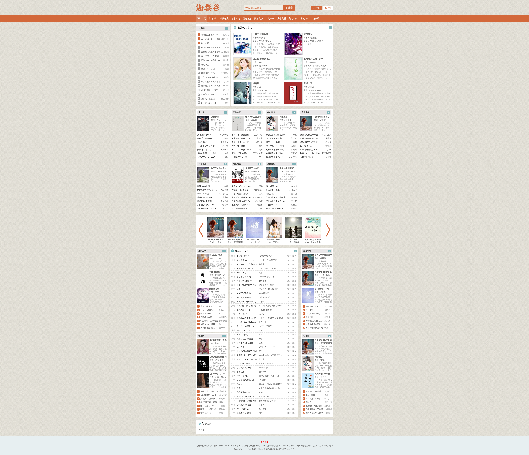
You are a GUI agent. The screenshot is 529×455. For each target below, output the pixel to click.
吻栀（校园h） (243, 335)
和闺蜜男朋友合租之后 (275, 157)
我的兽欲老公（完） (262, 59)
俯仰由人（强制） (244, 297)
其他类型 (281, 18)
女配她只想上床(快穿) (210, 52)
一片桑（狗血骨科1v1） (247, 322)
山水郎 (225, 197)
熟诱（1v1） (242, 273)
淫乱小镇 (205, 65)
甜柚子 (311, 87)
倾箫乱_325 (262, 90)
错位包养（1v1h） (244, 277)
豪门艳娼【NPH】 (205, 201)
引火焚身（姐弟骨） (245, 343)
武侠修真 (224, 18)
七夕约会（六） (265, 322)
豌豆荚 (226, 94)
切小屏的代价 (264, 297)
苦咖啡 (226, 56)
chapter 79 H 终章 (315, 90)
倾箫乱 (256, 83)
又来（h (262, 273)
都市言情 (235, 18)
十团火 (260, 146)
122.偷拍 (262, 380)
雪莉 (227, 69)
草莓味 (254, 120)
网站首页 (201, 18)
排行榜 (304, 18)
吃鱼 (217, 343)
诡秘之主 (215, 117)
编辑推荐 (307, 251)
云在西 (260, 157)
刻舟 (226, 138)
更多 (226, 28)
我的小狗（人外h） (205, 197)
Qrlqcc (221, 310)
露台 (261, 335)
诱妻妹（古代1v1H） (209, 328)
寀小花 (226, 60)
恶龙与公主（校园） (245, 339)
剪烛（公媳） (215, 272)
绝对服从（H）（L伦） (247, 260)
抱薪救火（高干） (244, 368)
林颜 (226, 186)
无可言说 (225, 73)
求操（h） (263, 330)
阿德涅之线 (214, 289)
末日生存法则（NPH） (207, 205)
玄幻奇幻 (212, 18)
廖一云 (222, 306)
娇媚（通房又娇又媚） (309, 150)
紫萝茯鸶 (223, 321)
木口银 (226, 43)
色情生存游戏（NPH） (210, 90)
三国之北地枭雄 (260, 34)
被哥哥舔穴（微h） (267, 285)
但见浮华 (224, 201)
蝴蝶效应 (283, 117)
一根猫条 (327, 146)
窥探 (261, 343)
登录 (317, 8)
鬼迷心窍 (308, 83)
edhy (217, 292)
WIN (221, 314)
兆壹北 (288, 120)
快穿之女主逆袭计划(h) (310, 153)
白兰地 (222, 328)
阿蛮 (221, 413)
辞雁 (227, 48)
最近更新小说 (241, 251)
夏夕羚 (226, 86)
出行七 (261, 359)
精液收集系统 (203, 194)
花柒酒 (328, 138)
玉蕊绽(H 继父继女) (209, 77)
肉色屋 (201, 430)
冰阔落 (226, 77)
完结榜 (306, 336)
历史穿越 (247, 18)
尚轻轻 (225, 146)
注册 (329, 8)
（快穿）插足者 (307, 157)
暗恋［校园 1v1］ (208, 69)
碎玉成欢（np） (307, 146)
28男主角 (262, 281)
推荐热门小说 (244, 27)
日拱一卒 (224, 150)
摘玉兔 (328, 142)
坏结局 (239, 384)
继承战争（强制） (244, 413)
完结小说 (292, 18)
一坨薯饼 (225, 90)
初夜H (261, 413)
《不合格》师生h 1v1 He (247, 364)
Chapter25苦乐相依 (266, 277)
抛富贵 (261, 264)
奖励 (261, 392)
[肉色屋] (209, 7)
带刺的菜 (223, 391)
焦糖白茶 (312, 62)
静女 (221, 324)
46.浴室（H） (264, 368)
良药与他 (240, 347)
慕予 (238, 388)
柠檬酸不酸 (220, 275)
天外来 (328, 157)
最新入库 (202, 251)
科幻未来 (270, 18)
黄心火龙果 (326, 135)
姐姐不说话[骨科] (244, 293)
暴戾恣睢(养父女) (207, 306)
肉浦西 (260, 205)
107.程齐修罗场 (265, 256)
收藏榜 (202, 28)
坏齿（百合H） (243, 376)
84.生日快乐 (264, 293)
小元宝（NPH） (243, 256)
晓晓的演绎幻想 (243, 392)
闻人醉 (226, 82)
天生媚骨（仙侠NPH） (241, 138)
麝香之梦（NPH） (205, 135)
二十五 (261, 302)
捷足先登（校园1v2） (246, 397)
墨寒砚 (226, 65)
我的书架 (315, 18)
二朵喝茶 (293, 150)
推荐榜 (201, 336)
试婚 (238, 289)
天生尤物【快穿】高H (210, 39)
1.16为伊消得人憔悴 (267, 269)
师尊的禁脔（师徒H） (241, 153)
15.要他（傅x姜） (266, 310)
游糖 (226, 153)
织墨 (261, 209)
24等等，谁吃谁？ (266, 326)
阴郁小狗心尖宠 (243, 330)
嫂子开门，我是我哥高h (269, 289)
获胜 (261, 351)
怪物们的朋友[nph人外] (207, 153)
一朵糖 (218, 258)
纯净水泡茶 (220, 360)
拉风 (261, 194)
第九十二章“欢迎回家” (268, 260)
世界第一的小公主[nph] (241, 186)
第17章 (261, 314)
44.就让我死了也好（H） (269, 376)
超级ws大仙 (258, 197)
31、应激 (262, 409)
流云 (261, 150)
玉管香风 (224, 142)
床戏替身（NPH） (208, 94)
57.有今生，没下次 (267, 347)
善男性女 (308, 34)
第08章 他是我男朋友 (317, 41)
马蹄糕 (294, 153)
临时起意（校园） (244, 405)
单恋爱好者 (313, 38)
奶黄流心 (225, 99)
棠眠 (329, 150)
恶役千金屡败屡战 (205, 138)
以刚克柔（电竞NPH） (241, 205)
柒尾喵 (226, 35)
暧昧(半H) (263, 372)
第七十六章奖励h (266, 364)
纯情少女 (259, 142)
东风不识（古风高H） (246, 269)
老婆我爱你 (262, 66)
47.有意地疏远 (265, 397)
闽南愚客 (261, 38)
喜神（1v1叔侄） (204, 186)
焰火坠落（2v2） (216, 255)
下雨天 (261, 405)
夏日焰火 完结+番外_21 (317, 66)
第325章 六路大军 (264, 41)
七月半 (260, 138)
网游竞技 (258, 18)
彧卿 (227, 103)
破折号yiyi (258, 135)
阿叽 (261, 186)
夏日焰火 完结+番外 (313, 59)
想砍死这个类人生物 (267, 401)
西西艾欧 (293, 157)
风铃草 (222, 409)
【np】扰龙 (202, 142)
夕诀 (260, 87)
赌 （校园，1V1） (208, 43)
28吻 (261, 339)
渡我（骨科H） (206, 314)
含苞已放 (240, 372)
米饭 (260, 62)
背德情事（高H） (208, 73)
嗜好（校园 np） (244, 409)
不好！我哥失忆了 (208, 310)
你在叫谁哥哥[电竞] (240, 209)
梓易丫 (225, 209)
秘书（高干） (206, 413)
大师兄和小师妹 (238, 146)
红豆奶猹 (259, 201)
